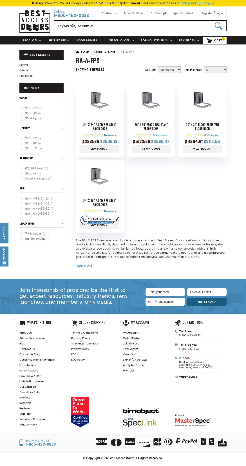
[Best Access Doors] (34, 32)
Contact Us (109, 13)
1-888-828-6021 (189, 349)
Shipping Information (85, 343)
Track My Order (134, 13)
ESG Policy (78, 360)
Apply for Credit (133, 365)
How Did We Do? (30, 376)
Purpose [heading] (26, 158)
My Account (131, 333)
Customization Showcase (36, 360)
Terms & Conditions (84, 333)
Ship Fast (25, 414)
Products (30, 40)
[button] (41, 99)
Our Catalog (27, 387)
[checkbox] (22, 108)
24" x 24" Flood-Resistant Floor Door (100, 127)
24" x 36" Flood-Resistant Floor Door (100, 203)
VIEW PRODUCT (100, 149)
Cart (218, 40)
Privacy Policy (80, 349)
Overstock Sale (29, 392)
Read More (84, 266)
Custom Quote (119, 40)
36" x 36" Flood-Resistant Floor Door (151, 127)
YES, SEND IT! (206, 302)
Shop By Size (57, 40)
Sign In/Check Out (135, 360)
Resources (187, 40)
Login (219, 13)
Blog (22, 343)
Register (207, 13)
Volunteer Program (32, 419)
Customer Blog (29, 354)
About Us (25, 333)
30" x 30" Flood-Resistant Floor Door (202, 127)
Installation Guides (31, 381)
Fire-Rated (26, 76)
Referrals (25, 403)
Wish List (128, 370)
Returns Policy (80, 338)
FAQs (74, 354)
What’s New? (28, 424)
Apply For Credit (184, 13)
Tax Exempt (158, 13)
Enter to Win (27, 365)
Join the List (131, 343)
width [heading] (23, 98)
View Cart (129, 354)
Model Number (86, 40)
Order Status (131, 338)
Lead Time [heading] (26, 223)
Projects (24, 397)
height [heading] (24, 128)
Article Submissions (32, 338)
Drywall (23, 65)
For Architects (28, 370)
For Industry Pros (154, 40)
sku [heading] (22, 188)
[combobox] (149, 302)
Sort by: (150, 69)
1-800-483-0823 (71, 16)
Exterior (24, 70)
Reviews (24, 408)
